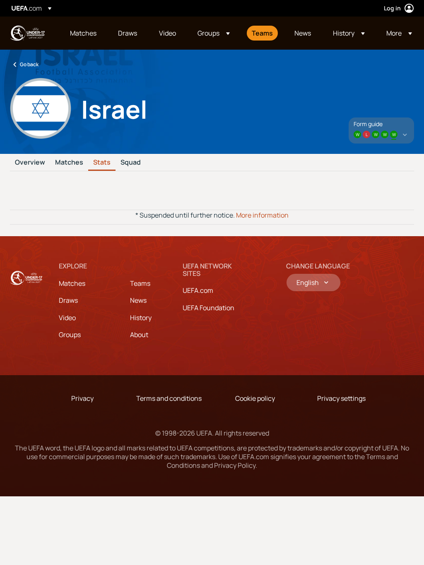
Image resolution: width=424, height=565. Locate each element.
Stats (102, 162)
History (141, 317)
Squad (130, 162)
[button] (213, 33)
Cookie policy (255, 398)
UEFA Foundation (208, 307)
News (138, 300)
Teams (140, 283)
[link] (83, 33)
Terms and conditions (169, 398)
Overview (30, 162)
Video (67, 317)
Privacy (82, 398)
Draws (68, 300)
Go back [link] (29, 64)
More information (262, 215)
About (139, 334)
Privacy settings (341, 398)
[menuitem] (84, 33)
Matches (69, 162)
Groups (70, 334)
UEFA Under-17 (27, 33)
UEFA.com (198, 290)
